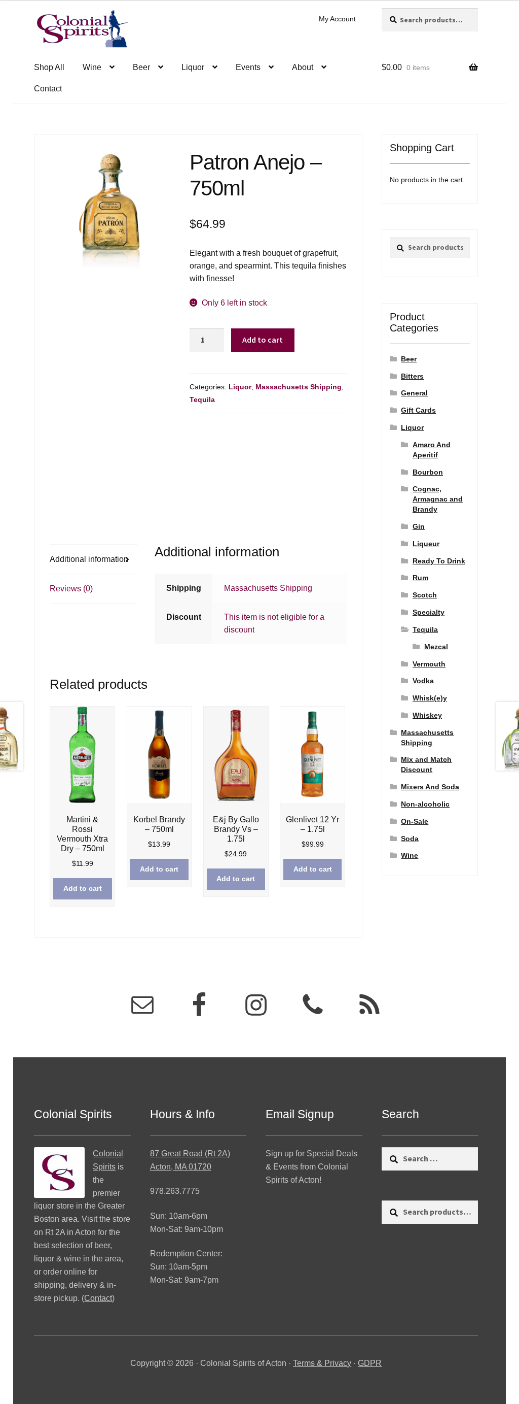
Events (248, 67)
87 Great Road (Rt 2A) (190, 1153)
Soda (410, 838)
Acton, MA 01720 (180, 1166)
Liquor (192, 67)
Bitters (412, 376)
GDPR (370, 1363)
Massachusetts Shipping (298, 387)
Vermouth (429, 664)
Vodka (423, 681)
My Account (337, 19)
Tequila (202, 399)
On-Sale (414, 821)
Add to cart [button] (82, 888)
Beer (141, 67)
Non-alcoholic (425, 804)
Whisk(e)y (430, 698)
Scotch (425, 595)
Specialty (428, 612)
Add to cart (262, 340)
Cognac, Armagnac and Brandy (438, 499)
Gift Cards (418, 410)
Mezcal (436, 647)
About (302, 67)
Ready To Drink (439, 561)
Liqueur (426, 544)
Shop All (49, 67)
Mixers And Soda (430, 787)
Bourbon (428, 472)
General (414, 393)
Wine (92, 67)
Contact (48, 88)
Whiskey (427, 715)
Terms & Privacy (322, 1363)
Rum (420, 578)
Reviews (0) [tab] (71, 588)
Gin (419, 526)
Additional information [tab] (89, 559)
